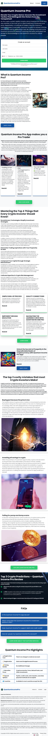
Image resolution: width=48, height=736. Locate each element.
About (32, 3)
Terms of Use (35, 733)
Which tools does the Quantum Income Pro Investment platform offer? (20, 621)
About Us (34, 689)
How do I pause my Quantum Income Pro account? (19, 634)
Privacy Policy (43, 733)
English (37, 735)
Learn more (7, 125)
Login (44, 3)
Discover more (24, 202)
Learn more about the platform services (24, 641)
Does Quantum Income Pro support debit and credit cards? (22, 628)
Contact (37, 3)
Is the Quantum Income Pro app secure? (16, 615)
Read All (4, 188)
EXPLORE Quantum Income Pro (24, 568)
